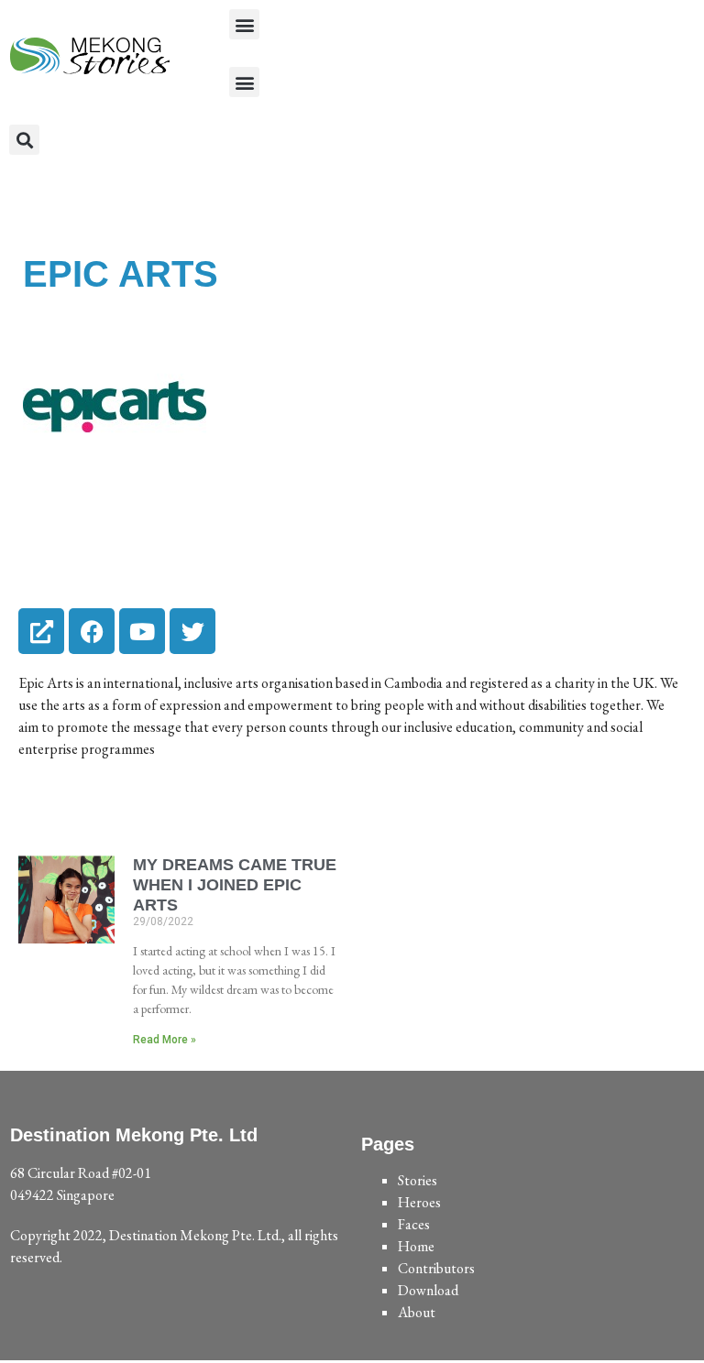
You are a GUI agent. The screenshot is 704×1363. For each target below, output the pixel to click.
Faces (414, 1224)
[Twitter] (192, 631)
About (416, 1312)
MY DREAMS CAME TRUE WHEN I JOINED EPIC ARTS (234, 884)
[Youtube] (142, 631)
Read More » (164, 1039)
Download (428, 1290)
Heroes (419, 1202)
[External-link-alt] (41, 631)
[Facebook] (92, 631)
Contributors (436, 1268)
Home (416, 1246)
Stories (417, 1180)
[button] (244, 24)
